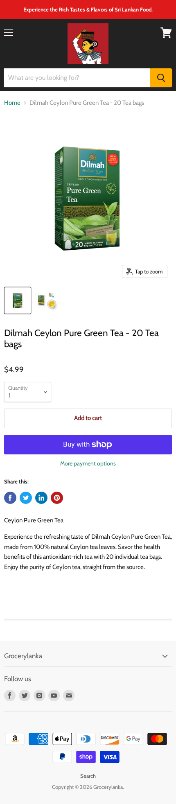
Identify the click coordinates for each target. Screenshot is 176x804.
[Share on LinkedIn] (41, 498)
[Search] (161, 77)
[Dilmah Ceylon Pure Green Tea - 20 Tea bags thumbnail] (18, 300)
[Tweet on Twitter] (26, 498)
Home (12, 102)
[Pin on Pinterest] (57, 498)
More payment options (88, 463)
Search (88, 775)
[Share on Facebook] (10, 498)
